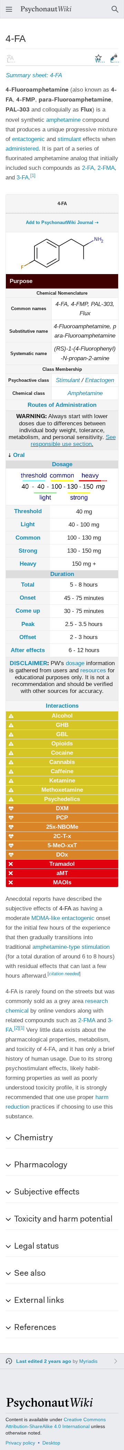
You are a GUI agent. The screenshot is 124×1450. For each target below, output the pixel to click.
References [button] (35, 1328)
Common (28, 537)
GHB (62, 725)
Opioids (62, 743)
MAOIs (62, 882)
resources (93, 670)
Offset (27, 637)
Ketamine (62, 780)
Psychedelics (62, 799)
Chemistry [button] (33, 1138)
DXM (62, 808)
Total (27, 584)
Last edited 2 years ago (43, 1361)
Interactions (62, 706)
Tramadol (62, 864)
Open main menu (11, 12)
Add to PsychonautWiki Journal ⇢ (62, 222)
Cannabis (62, 762)
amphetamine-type (56, 947)
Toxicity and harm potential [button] (63, 1219)
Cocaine (62, 753)
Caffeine (62, 771)
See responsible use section (73, 440)
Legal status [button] (36, 1246)
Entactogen (99, 380)
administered (22, 148)
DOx (62, 854)
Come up (28, 611)
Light (28, 524)
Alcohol (62, 715)
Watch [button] (100, 60)
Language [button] (12, 60)
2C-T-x (62, 836)
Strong (28, 550)
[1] (32, 175)
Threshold (28, 511)
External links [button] (39, 1301)
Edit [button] (115, 60)
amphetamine (63, 120)
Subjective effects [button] (47, 1192)
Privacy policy (20, 1443)
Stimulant (68, 380)
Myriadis (88, 1361)
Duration (62, 574)
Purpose (21, 281)
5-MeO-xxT (62, 845)
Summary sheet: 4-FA (34, 75)
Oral (19, 455)
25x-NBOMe (62, 827)
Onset (28, 597)
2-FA (88, 168)
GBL (62, 734)
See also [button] (29, 1274)
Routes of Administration (62, 405)
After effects (28, 650)
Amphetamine (85, 393)
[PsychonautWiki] (49, 1406)
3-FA (23, 177)
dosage (75, 663)
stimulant (69, 139)
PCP (62, 817)
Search (117, 12)
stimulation (96, 947)
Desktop (51, 1443)
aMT (62, 873)
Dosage (62, 464)
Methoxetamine (62, 790)
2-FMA (106, 168)
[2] (16, 1027)
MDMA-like (45, 918)
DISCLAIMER (28, 664)
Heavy (28, 564)
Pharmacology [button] (40, 1165)
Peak (27, 624)
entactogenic (28, 139)
